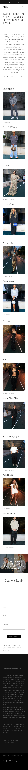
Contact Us (12, 742)
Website (5, 624)
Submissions (6, 742)
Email (5, 615)
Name (5, 607)
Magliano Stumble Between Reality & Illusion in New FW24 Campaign (14, 563)
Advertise (12, 740)
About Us (6, 740)
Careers (16, 740)
